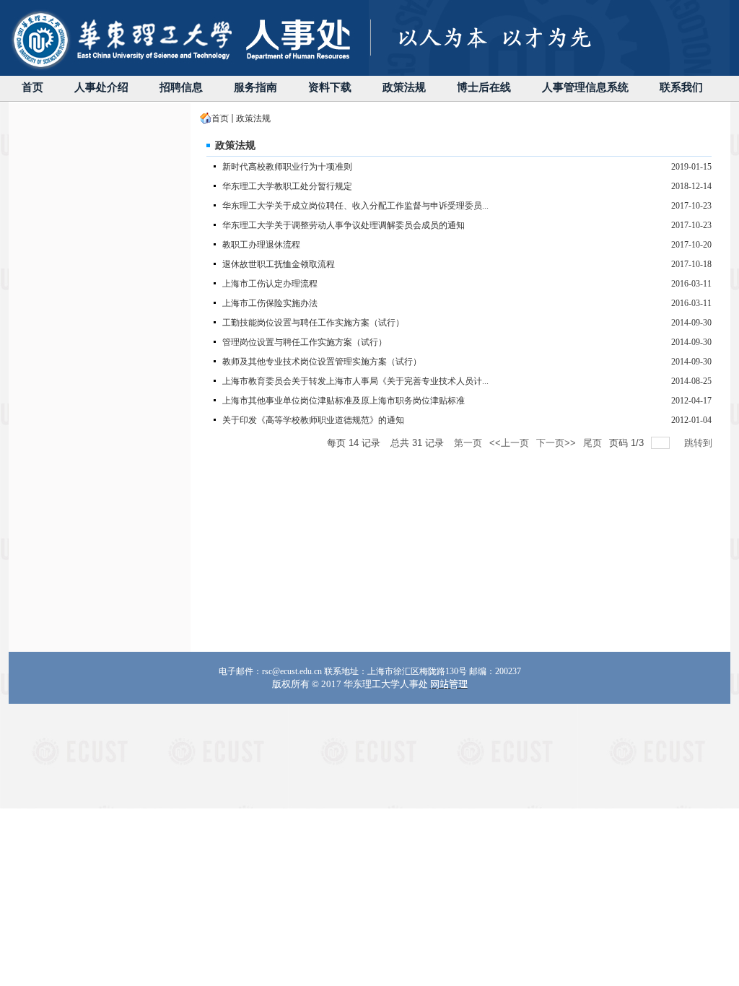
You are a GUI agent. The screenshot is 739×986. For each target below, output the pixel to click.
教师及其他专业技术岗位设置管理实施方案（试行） (321, 362)
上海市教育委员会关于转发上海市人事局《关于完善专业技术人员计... (355, 381)
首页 (220, 118)
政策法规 (253, 118)
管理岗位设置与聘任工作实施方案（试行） (304, 342)
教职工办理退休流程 (261, 245)
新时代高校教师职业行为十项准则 (287, 167)
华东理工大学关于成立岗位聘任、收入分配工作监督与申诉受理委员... (355, 206)
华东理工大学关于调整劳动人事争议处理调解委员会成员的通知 (343, 225)
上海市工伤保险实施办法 (270, 303)
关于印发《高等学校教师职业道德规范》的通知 (313, 420)
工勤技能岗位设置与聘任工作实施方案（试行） (313, 323)
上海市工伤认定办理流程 (270, 284)
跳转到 (699, 442)
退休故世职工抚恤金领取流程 (278, 264)
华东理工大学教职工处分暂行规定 (287, 186)
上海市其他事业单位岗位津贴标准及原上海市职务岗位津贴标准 (343, 401)
